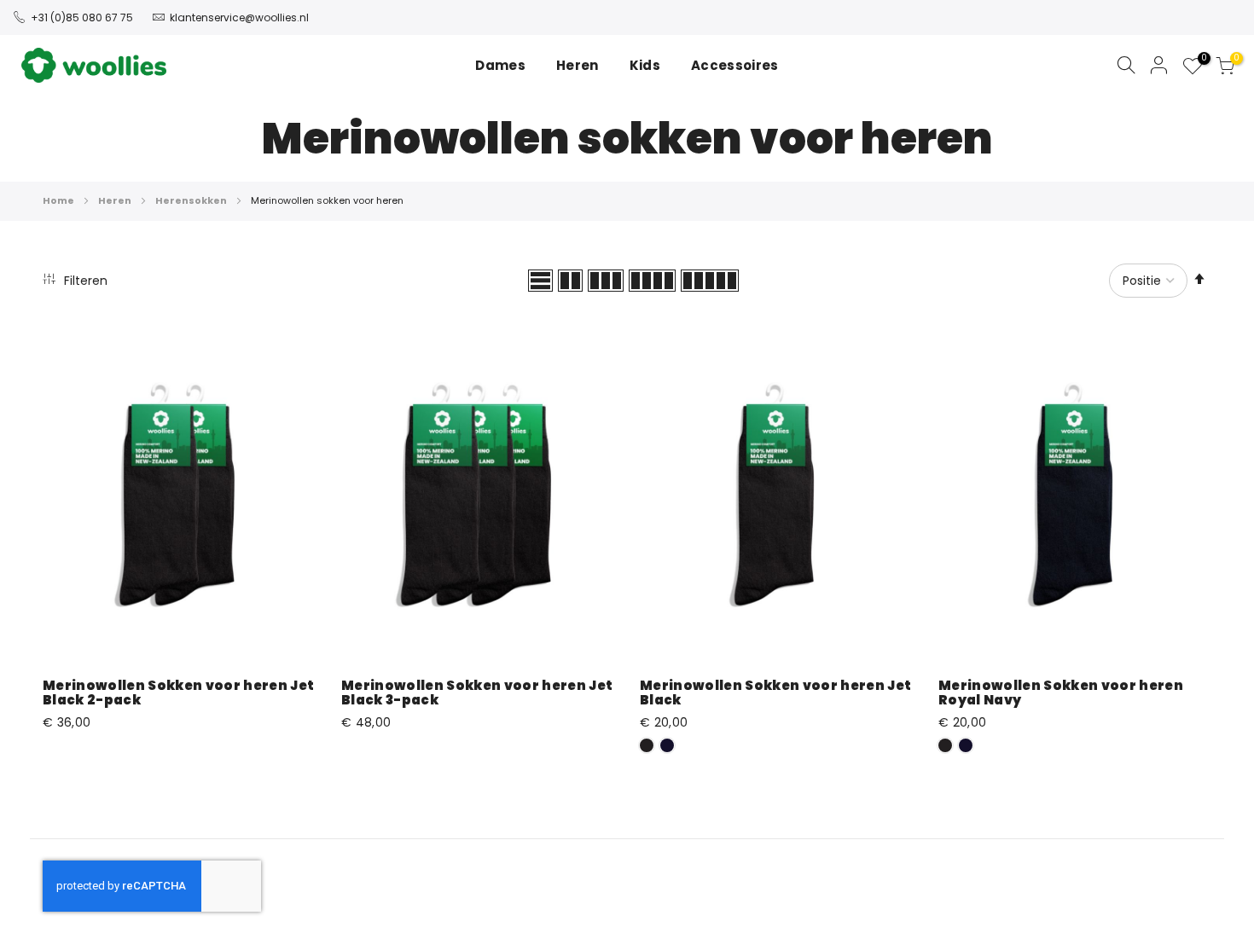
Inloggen (1159, 64)
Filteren (84, 280)
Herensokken (192, 200)
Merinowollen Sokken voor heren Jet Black (775, 693)
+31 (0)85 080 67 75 (82, 17)
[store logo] (93, 65)
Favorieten (1201, 60)
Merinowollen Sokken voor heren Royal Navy (1060, 693)
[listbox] (776, 748)
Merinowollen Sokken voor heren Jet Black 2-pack (178, 693)
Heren (115, 200)
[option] (646, 745)
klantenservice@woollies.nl (239, 17)
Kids (645, 65)
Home (59, 200)
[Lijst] (540, 280)
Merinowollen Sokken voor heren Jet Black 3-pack (476, 693)
